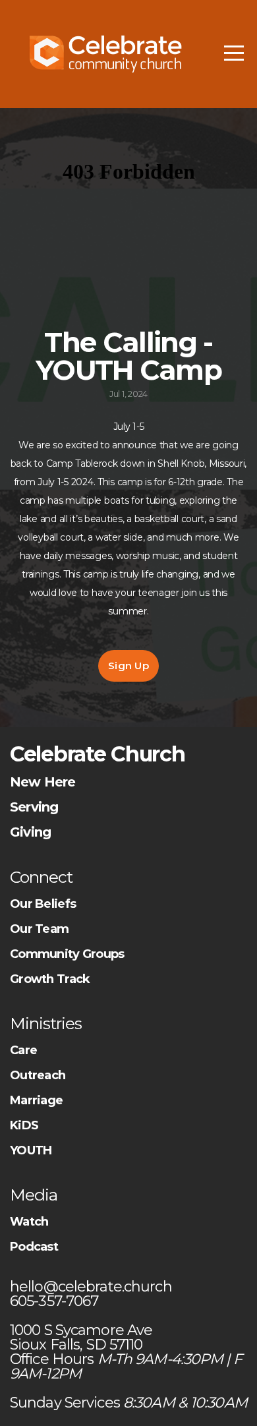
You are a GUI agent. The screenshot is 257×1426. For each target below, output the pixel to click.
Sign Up (128, 665)
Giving (30, 832)
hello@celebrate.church (92, 1286)
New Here (43, 782)
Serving (34, 807)
